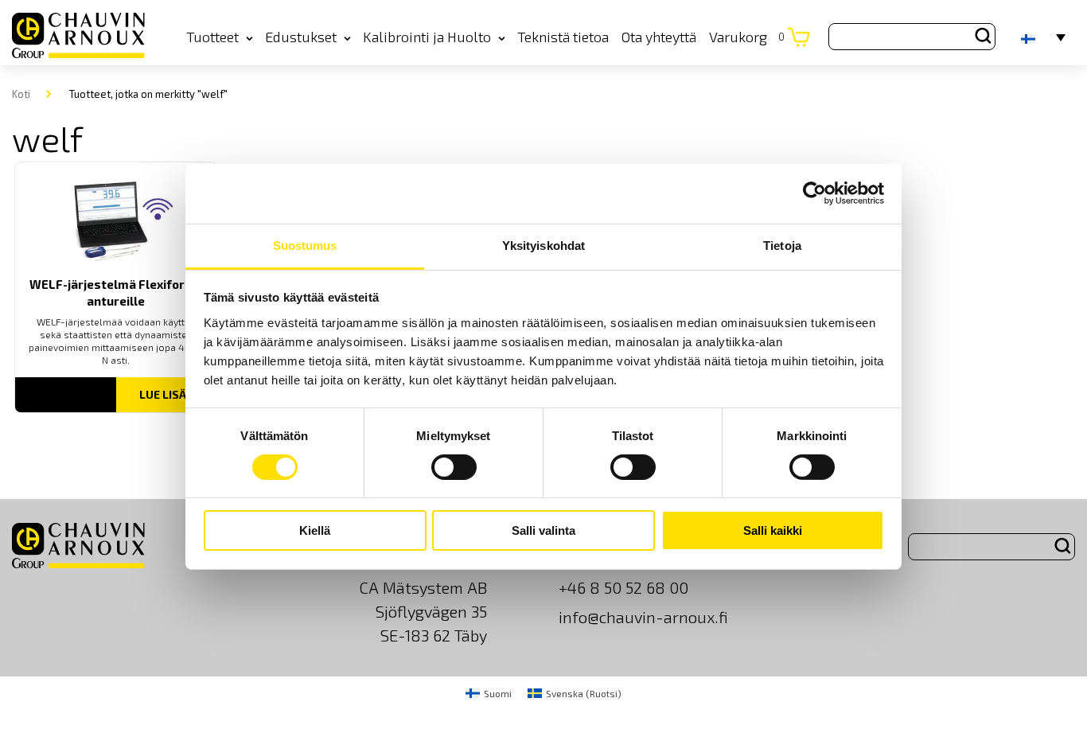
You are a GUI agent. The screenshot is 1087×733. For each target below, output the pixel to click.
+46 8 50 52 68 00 (623, 587)
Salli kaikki (772, 530)
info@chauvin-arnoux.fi (643, 616)
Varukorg (747, 36)
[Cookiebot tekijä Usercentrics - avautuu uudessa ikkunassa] (814, 193)
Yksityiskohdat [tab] (543, 244)
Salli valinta (543, 530)
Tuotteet (212, 36)
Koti (21, 94)
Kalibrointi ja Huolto (427, 36)
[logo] (78, 36)
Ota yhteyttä (658, 36)
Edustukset (301, 36)
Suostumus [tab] (305, 244)
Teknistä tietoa (563, 36)
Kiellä (314, 530)
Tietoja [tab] (782, 244)
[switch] (454, 467)
